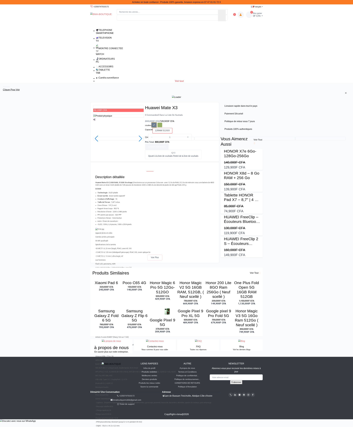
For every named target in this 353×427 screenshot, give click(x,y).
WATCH (100, 54)
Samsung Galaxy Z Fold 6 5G (106, 315)
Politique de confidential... (187, 375)
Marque (152, 25)
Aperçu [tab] (149, 168)
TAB (98, 73)
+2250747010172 (101, 7)
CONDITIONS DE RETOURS (187, 383)
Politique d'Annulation (187, 387)
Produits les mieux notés (149, 383)
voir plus (155, 257)
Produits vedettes (149, 372)
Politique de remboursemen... (187, 379)
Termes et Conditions (187, 372)
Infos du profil (149, 368)
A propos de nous (187, 368)
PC (97, 62)
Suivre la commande (149, 387)
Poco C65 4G (134, 283)
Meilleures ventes (149, 375)
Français (257, 7)
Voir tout (179, 81)
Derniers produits (149, 379)
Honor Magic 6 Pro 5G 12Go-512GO (162, 287)
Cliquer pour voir (11, 90)
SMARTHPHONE (105, 33)
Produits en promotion (172, 25)
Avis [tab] (161, 168)
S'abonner (236, 382)
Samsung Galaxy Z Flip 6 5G (134, 315)
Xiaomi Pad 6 (106, 283)
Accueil (139, 25)
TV (97, 41)
